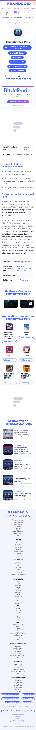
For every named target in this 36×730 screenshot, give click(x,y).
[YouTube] (19, 516)
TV (18, 601)
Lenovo (18, 567)
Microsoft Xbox (18, 548)
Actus (3, 8)
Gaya (18, 684)
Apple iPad (18, 664)
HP (18, 571)
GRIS (27, 355)
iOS (18, 271)
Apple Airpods (18, 625)
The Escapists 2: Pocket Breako (26, 377)
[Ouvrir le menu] (3, 4)
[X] (7, 516)
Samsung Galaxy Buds (18, 634)
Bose (18, 626)
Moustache (18, 686)
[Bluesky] (29, 516)
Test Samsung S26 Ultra (24, 711)
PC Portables (18, 559)
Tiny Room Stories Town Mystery (9, 377)
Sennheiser (18, 636)
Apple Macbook (18, 564)
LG (18, 605)
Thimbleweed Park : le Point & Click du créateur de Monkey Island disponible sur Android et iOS (22, 495)
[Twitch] (23, 516)
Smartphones (18, 520)
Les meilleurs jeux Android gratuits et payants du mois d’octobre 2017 (21, 449)
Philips (18, 609)
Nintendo (18, 549)
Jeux (21, 23)
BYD (18, 583)
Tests (9, 8)
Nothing (18, 632)
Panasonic (18, 607)
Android (18, 57)
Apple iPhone (18, 522)
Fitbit (18, 650)
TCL (18, 614)
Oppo (18, 530)
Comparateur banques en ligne (18, 707)
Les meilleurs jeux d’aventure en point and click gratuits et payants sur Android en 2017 (23, 434)
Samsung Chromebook (18, 575)
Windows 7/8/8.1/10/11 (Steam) (18, 48)
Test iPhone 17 (28, 699)
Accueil (4, 23)
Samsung (18, 610)
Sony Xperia (18, 533)
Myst (26, 332)
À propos (18, 716)
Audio (18, 622)
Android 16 (27, 703)
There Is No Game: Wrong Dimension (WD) (9, 337)
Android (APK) (19, 62)
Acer (18, 562)
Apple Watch (18, 648)
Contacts (18, 718)
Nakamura (18, 687)
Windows (21, 266)
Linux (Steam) (18, 71)
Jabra (18, 628)
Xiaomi (18, 535)
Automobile (18, 579)
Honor (18, 569)
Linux (23, 271)
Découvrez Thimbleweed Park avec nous (21, 464)
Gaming (18, 540)
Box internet (7, 711)
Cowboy (18, 680)
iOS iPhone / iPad (19, 66)
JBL (18, 630)
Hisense (18, 603)
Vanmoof (18, 691)
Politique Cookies (18, 720)
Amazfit (18, 646)
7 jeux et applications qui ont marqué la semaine (22, 480)
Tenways (18, 689)
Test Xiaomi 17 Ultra (12, 703)
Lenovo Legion (18, 546)
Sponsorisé (17, 105)
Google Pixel (18, 524)
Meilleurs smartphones (10, 695)
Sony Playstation (18, 553)
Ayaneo (18, 544)
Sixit (9, 355)
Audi (18, 582)
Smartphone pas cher (11, 699)
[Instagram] (10, 516)
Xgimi (18, 616)
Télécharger (13, 23)
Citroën (18, 585)
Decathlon (18, 682)
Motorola (18, 528)
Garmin (18, 652)
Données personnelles (18, 722)
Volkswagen (18, 596)
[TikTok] (26, 516)
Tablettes (18, 661)
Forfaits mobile (28, 695)
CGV (18, 724)
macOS (20, 268)
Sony (18, 612)
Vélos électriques (18, 678)
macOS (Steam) (18, 53)
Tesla (18, 594)
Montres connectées (18, 644)
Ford (18, 587)
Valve (18, 555)
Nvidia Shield (18, 551)
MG (18, 589)
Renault (18, 592)
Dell (18, 566)
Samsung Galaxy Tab (18, 671)
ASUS (18, 542)
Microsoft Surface (18, 573)
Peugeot (18, 591)
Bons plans (25, 8)
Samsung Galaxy (18, 532)
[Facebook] (13, 516)
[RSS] (16, 516)
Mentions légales (18, 715)
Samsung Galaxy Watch (18, 655)
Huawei (18, 526)
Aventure (24, 280)
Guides (16, 8)
